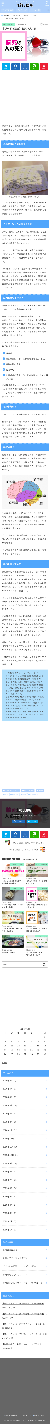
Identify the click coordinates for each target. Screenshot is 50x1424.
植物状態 (15, 794)
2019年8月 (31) (10, 1172)
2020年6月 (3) (9, 1089)
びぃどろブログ (23, 1420)
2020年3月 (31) (10, 1113)
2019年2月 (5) (9, 1221)
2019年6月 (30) (10, 1188)
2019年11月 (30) (10, 1147)
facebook (19, 821)
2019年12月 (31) (10, 1138)
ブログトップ (22, 10)
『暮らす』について (9, 24)
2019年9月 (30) (10, 1163)
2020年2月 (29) (10, 1122)
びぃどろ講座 (29, 790)
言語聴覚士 (34, 794)
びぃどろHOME (7, 10)
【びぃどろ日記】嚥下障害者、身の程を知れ (23, 1303)
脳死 (24, 794)
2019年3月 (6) (9, 1213)
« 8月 (4, 1062)
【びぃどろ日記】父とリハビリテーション (22, 1324)
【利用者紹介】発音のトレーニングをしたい (23, 1344)
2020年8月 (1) (9, 1080)
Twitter (33, 821)
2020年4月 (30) (10, 1105)
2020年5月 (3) (9, 1097)
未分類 (41, 790)
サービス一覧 (35, 10)
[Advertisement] (25, 97)
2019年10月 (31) (10, 1155)
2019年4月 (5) (9, 1205)
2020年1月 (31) (10, 1130)
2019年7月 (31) (10, 1180)
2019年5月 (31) (10, 1196)
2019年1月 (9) (9, 1230)
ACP (6, 794)
